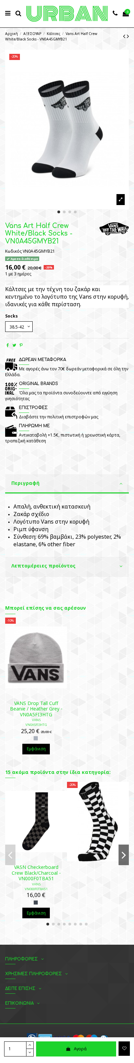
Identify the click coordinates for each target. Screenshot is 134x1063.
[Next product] (128, 36)
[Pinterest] (21, 345)
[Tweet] (14, 345)
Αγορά (80, 1049)
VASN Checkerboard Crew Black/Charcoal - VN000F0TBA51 (36, 873)
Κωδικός (13, 251)
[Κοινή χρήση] (8, 345)
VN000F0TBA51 (36, 889)
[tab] (67, 484)
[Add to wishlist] (124, 1048)
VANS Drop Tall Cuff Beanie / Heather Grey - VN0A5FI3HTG (36, 709)
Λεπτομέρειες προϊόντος (43, 565)
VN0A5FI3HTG (36, 724)
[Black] (36, 902)
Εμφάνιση (36, 749)
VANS (36, 720)
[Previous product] (125, 36)
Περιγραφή (25, 483)
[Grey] (36, 738)
